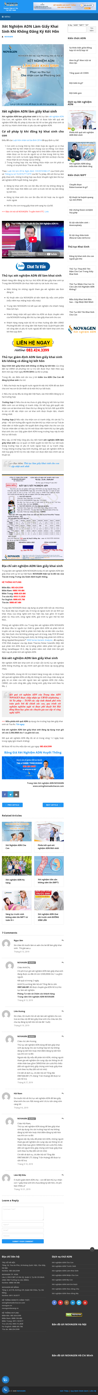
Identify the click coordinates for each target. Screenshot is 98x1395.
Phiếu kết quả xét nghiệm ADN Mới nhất (48, 847)
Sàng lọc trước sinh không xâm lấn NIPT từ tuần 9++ (17, 917)
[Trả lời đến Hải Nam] (63, 1093)
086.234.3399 (14, 1329)
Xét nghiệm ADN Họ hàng (15, 881)
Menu (7, 16)
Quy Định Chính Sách (79, 1391)
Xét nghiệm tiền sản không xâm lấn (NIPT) (48, 881)
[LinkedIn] (72, 1302)
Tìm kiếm (92, 29)
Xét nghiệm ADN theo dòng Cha (65, 1289)
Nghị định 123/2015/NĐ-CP (37, 171)
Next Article (52, 805)
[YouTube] (85, 1302)
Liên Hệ (93, 1391)
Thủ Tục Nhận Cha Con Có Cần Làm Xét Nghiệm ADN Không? (81, 287)
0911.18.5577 (14, 1295)
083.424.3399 (14, 1271)
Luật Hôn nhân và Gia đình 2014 (27, 140)
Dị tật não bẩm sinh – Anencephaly (79, 224)
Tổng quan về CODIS (79, 73)
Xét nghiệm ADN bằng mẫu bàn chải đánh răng (80, 165)
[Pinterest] (60, 1302)
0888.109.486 (14, 1283)
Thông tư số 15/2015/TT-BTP (18, 174)
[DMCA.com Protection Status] (74, 1314)
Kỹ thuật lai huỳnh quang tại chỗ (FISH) (81, 198)
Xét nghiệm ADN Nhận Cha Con (65, 1275)
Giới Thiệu (64, 1391)
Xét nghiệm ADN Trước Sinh (64, 1266)
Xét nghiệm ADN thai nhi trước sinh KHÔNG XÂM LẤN (48, 917)
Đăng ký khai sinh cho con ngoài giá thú (81, 257)
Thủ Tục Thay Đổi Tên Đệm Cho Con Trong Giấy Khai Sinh (81, 271)
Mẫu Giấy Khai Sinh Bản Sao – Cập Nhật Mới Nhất (81, 300)
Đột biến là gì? (76, 83)
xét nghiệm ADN (56, 116)
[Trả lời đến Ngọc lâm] (63, 940)
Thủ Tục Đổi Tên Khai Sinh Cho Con (81, 313)
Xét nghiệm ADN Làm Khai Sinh (65, 1271)
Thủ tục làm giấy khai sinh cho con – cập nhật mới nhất (34, 464)
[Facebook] (54, 1302)
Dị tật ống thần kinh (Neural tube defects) (79, 236)
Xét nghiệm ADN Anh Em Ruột (64, 1284)
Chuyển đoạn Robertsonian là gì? (78, 186)
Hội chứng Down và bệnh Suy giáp (81, 211)
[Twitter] (79, 1302)
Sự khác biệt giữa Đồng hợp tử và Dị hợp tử (80, 49)
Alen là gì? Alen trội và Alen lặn (80, 61)
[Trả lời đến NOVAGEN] (63, 962)
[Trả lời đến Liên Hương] (63, 1011)
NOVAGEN (9, 36)
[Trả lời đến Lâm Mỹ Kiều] (63, 1175)
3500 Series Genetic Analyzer (40, 640)
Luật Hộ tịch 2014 (15, 171)
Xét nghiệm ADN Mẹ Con (62, 1280)
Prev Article (13, 805)
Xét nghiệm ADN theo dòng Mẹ (65, 1293)
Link (47, 211)
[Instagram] (66, 1302)
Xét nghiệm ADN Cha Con (62, 1262)
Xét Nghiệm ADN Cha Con (16, 847)
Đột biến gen (75, 93)
